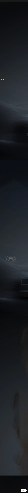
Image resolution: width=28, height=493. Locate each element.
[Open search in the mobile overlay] (20, 3)
